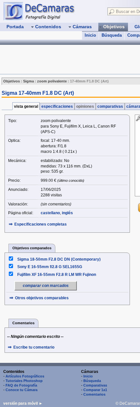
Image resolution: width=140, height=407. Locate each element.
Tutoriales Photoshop (24, 381)
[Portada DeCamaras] (52, 11)
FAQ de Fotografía (21, 385)
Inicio (90, 35)
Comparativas (95, 385)
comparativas (110, 106)
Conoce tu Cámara (21, 390)
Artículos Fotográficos (25, 376)
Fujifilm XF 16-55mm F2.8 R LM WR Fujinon (56, 274)
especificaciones (57, 106)
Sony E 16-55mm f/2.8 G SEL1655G (49, 267)
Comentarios (94, 394)
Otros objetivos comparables (42, 298)
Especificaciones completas (40, 224)
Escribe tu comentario (33, 347)
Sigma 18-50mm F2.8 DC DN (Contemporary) (59, 259)
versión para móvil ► (23, 403)
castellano (50, 213)
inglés (67, 213)
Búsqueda (112, 35)
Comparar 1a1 (95, 390)
